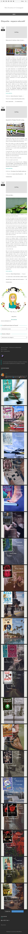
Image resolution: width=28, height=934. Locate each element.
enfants (22, 276)
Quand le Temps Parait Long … (15, 120)
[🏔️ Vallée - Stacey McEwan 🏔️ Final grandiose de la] (14, 551)
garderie (21, 173)
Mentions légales (4, 347)
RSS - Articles (4, 349)
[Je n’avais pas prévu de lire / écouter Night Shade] (14, 472)
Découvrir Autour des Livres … (15, 40)
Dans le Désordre (14, 96)
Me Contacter (14, 319)
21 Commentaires (18, 101)
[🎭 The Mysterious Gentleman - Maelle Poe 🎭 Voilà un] (14, 525)
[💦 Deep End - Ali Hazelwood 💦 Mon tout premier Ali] (14, 498)
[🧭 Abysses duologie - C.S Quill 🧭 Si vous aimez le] (14, 657)
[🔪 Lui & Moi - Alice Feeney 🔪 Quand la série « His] (14, 684)
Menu (22, 1)
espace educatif (14, 98)
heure (11, 279)
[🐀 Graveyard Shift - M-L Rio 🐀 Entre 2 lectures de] (14, 764)
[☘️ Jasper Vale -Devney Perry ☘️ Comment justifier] (14, 896)
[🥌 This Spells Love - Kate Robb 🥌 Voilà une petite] (14, 392)
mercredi (18, 279)
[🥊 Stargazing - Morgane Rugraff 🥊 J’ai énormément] (14, 578)
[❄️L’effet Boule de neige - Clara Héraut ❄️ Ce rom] (14, 790)
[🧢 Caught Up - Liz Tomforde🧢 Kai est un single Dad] (14, 737)
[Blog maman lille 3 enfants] (14, 299)
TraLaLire (20, 96)
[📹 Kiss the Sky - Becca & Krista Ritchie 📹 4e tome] (14, 604)
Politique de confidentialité (15, 347)
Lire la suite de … (9, 93)
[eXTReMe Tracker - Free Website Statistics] (2, 355)
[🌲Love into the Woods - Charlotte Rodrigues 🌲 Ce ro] (14, 445)
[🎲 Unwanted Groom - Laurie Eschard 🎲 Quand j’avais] (14, 419)
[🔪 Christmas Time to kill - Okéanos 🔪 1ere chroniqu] (14, 843)
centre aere (10, 276)
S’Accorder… (9, 195)
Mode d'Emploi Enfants (15, 273)
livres (7, 101)
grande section (21, 98)
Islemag (8, 931)
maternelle (11, 101)
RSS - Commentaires (5, 351)
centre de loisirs (16, 276)
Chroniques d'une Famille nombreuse (18, 171)
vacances (22, 279)
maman (14, 279)
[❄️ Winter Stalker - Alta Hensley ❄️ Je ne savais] (14, 711)
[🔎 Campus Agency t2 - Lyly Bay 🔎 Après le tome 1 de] (14, 631)
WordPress (19, 931)
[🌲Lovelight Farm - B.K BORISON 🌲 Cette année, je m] (14, 870)
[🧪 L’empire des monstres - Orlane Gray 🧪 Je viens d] (14, 817)
